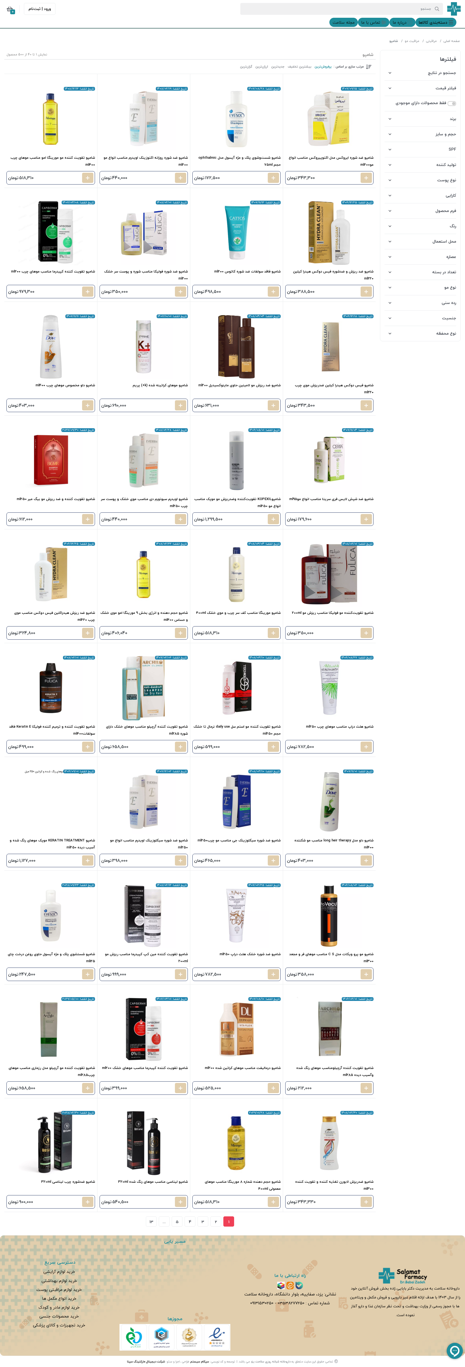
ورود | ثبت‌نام (40, 8)
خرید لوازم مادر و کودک (59, 1307)
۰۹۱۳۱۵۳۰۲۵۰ (261, 1302)
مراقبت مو (412, 41)
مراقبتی (431, 41)
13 (151, 1221)
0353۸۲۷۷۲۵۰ (291, 1302)
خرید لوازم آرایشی (59, 1271)
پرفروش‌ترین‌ (323, 66)
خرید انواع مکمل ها (59, 1298)
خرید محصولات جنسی (59, 1316)
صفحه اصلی (451, 41)
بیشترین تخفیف (299, 66)
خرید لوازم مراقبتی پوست (59, 1289)
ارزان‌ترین (261, 66)
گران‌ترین (246, 66)
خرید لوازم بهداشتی (59, 1280)
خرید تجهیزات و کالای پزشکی (59, 1325)
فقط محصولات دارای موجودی (421, 103)
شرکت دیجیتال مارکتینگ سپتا (146, 1361)
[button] (435, 22)
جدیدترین (277, 66)
